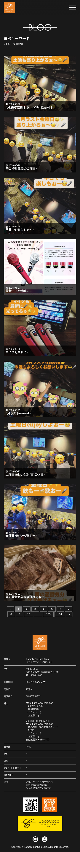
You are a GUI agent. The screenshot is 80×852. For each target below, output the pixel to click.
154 (59, 614)
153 (48, 614)
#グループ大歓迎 (13, 43)
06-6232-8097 (33, 696)
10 (28, 614)
